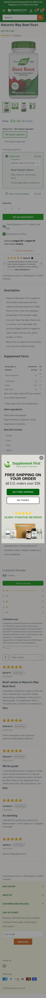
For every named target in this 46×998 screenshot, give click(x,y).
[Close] (41, 458)
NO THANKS (23, 500)
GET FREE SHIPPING (23, 492)
